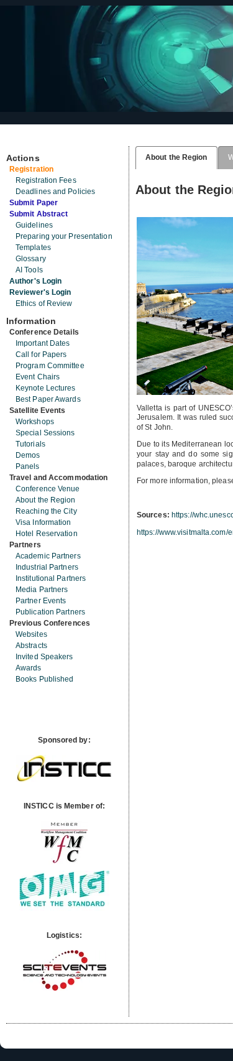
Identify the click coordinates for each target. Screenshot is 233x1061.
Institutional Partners (51, 578)
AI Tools (29, 270)
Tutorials (30, 444)
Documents (19, 141)
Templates (33, 247)
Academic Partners (48, 556)
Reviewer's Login (40, 292)
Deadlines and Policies (55, 191)
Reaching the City (46, 511)
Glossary (31, 258)
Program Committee (50, 365)
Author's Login (35, 281)
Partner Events (41, 600)
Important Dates (43, 343)
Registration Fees (46, 180)
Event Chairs (38, 377)
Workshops (35, 421)
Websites (31, 634)
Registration (31, 169)
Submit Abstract (38, 214)
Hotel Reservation (47, 533)
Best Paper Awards (48, 399)
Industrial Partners (47, 567)
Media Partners (42, 589)
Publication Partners (50, 612)
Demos (28, 455)
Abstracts (31, 645)
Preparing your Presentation (64, 236)
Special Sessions (45, 433)
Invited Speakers (44, 656)
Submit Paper (33, 202)
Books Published (45, 679)
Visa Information (43, 522)
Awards (29, 668)
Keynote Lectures (46, 388)
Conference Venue (48, 488)
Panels (28, 466)
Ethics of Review (44, 303)
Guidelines (34, 225)
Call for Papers (41, 354)
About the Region (46, 500)
